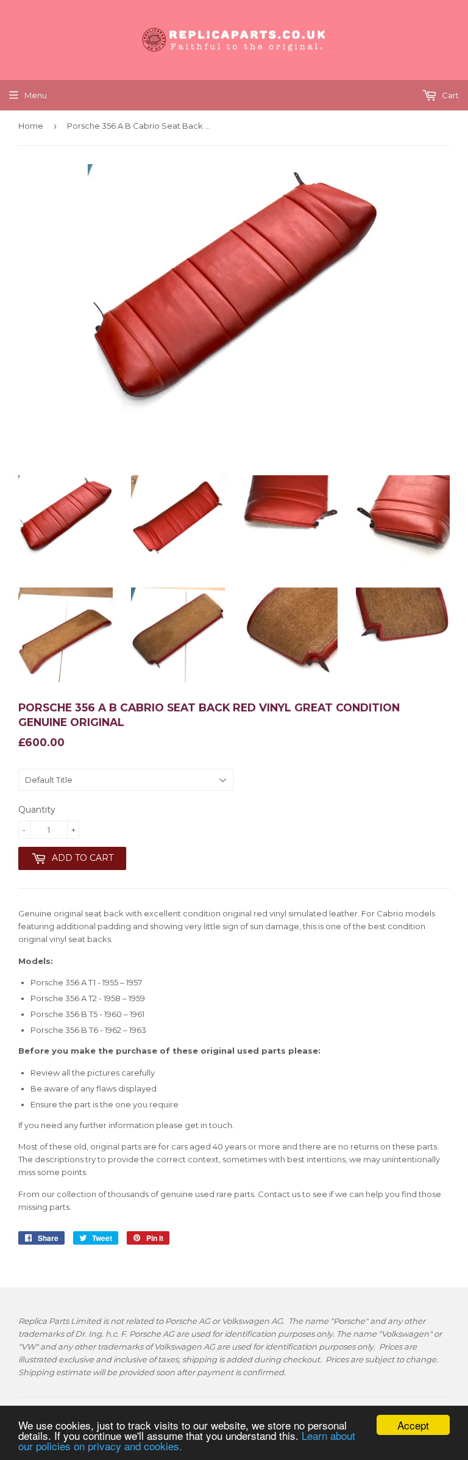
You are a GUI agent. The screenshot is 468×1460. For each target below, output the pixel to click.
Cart (449, 95)
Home (30, 126)
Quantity (36, 809)
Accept (413, 1425)
